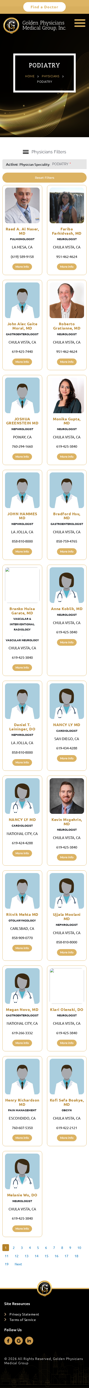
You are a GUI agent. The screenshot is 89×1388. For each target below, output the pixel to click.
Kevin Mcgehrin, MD (67, 821)
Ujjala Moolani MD (67, 916)
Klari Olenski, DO (67, 1009)
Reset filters (44, 178)
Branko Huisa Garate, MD (22, 610)
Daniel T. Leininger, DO (22, 726)
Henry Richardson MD (22, 1102)
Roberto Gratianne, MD (67, 325)
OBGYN (67, 1110)
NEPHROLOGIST (22, 429)
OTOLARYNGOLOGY (22, 920)
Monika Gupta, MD (67, 421)
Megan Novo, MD (22, 1009)
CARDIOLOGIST (66, 731)
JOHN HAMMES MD (22, 515)
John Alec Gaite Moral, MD (22, 325)
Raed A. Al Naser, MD (22, 231)
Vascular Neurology (22, 640)
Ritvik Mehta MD (22, 914)
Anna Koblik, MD (67, 608)
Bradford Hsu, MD (66, 515)
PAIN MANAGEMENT (22, 1110)
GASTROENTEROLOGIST (22, 334)
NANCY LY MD (66, 724)
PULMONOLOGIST (22, 239)
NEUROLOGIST (67, 239)
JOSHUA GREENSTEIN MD (22, 421)
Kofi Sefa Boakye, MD (67, 1102)
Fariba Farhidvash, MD (67, 231)
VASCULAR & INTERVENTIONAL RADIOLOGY (22, 624)
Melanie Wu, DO (22, 1194)
